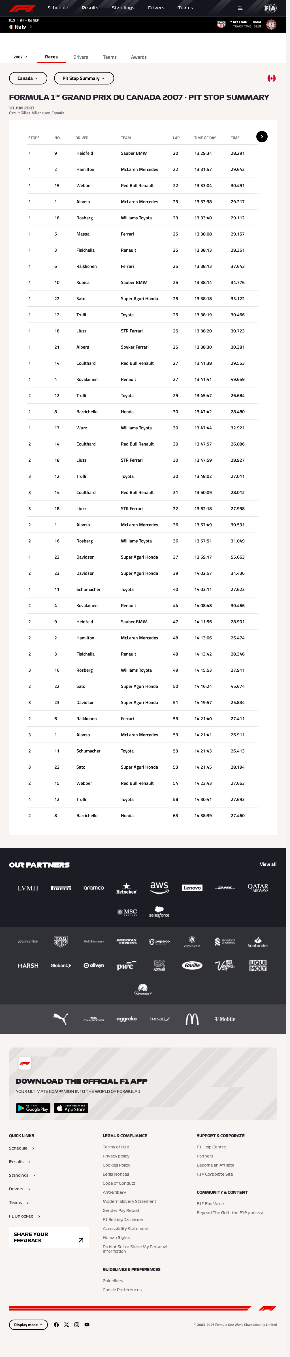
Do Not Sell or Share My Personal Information (135, 1249)
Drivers (156, 8)
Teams (185, 8)
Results (90, 8)
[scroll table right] (262, 136)
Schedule (58, 8)
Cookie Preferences (122, 1290)
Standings (123, 8)
